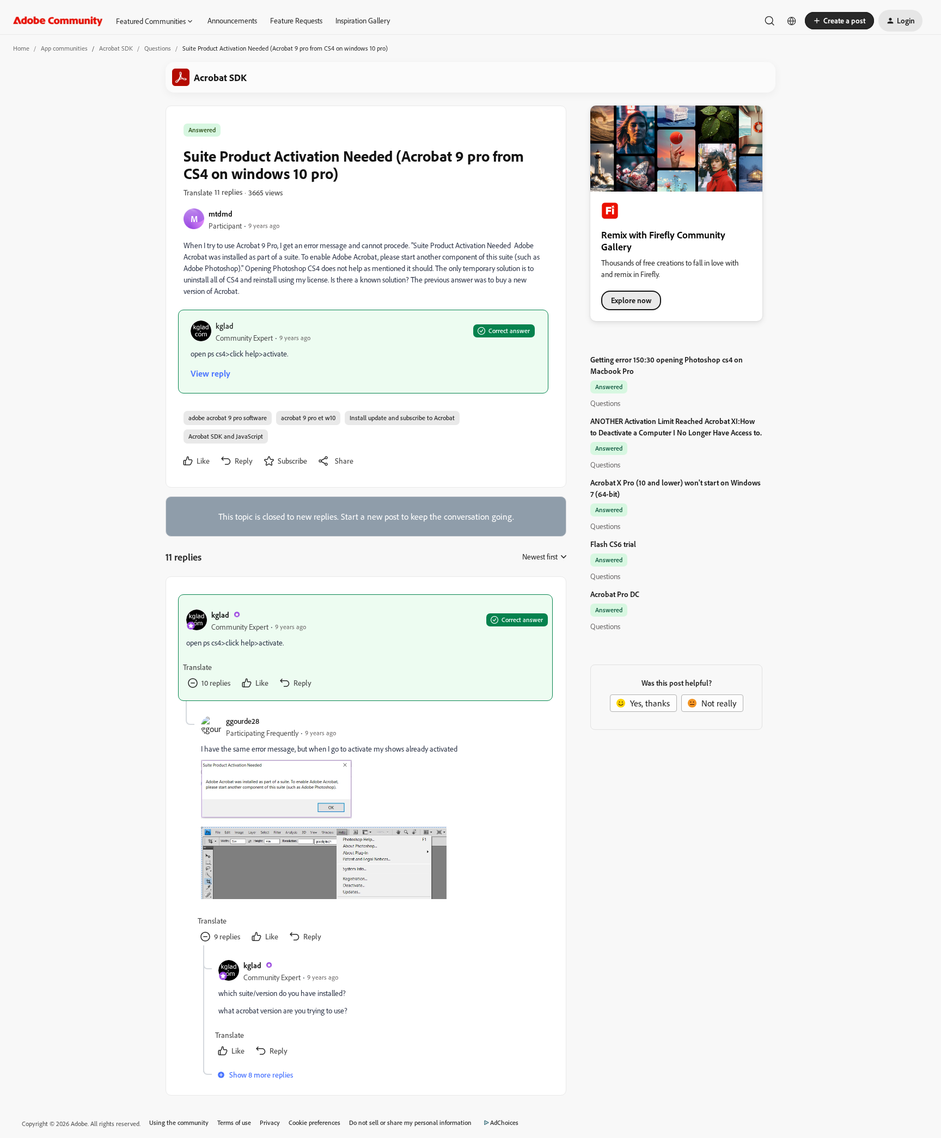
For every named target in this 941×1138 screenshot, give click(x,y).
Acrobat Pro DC (614, 594)
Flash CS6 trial (613, 544)
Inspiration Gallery (362, 20)
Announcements (232, 20)
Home (21, 48)
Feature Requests (296, 20)
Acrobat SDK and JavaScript (225, 436)
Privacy (270, 1122)
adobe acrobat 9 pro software (227, 418)
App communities (64, 48)
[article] (365, 647)
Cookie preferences (314, 1122)
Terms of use (234, 1122)
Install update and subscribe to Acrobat (402, 418)
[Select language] (792, 20)
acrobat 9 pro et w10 (308, 418)
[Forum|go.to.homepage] (58, 20)
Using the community (179, 1122)
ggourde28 (242, 720)
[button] (839, 20)
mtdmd (221, 213)
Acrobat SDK (116, 48)
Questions (157, 48)
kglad (224, 325)
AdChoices (504, 1122)
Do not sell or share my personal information (410, 1122)
